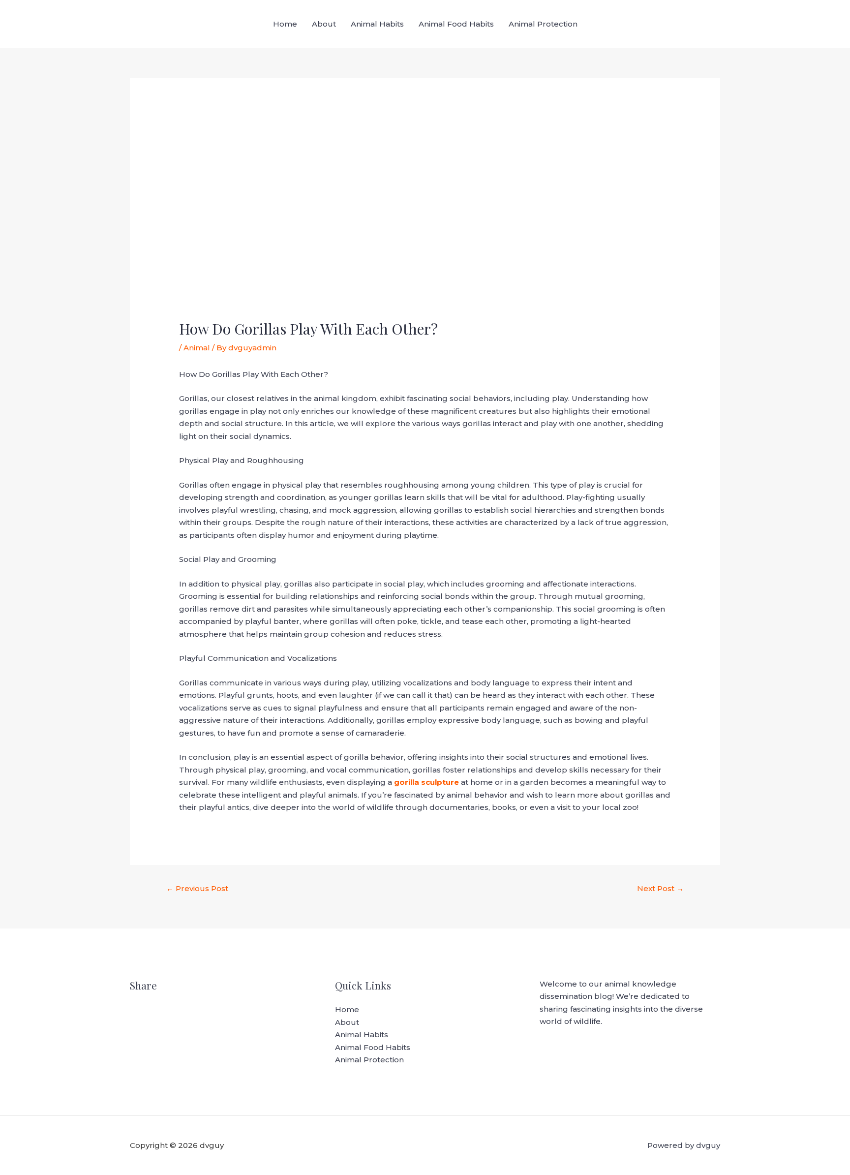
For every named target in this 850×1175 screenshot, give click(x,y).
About (324, 24)
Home (285, 24)
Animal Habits (377, 24)
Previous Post (197, 888)
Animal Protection (543, 24)
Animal (196, 347)
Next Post (660, 888)
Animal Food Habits (456, 24)
